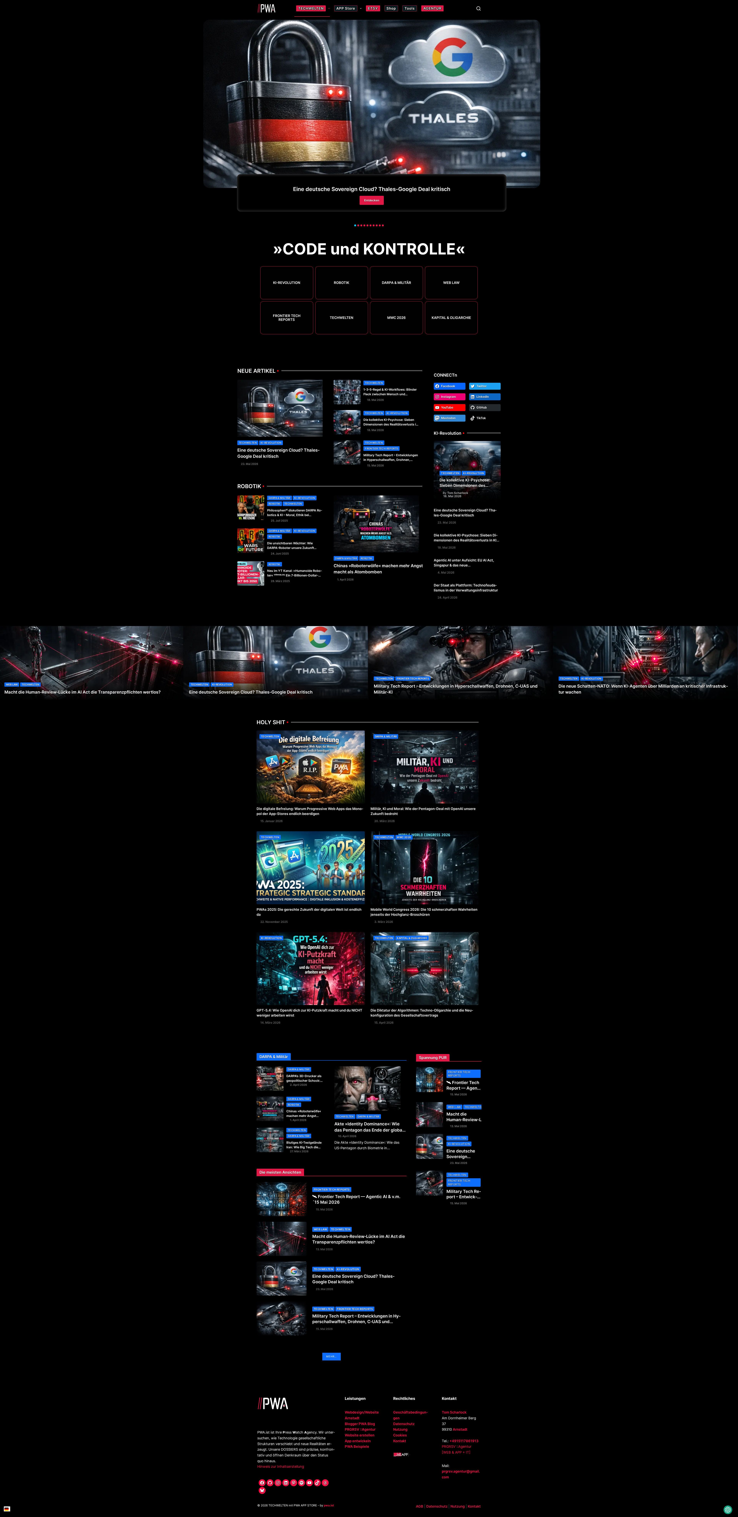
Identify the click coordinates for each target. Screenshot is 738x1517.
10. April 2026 (347, 1136)
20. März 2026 (384, 821)
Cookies (400, 1435)
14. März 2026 (270, 1022)
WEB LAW (451, 283)
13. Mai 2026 (324, 1249)
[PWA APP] (401, 1454)
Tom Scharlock (457, 492)
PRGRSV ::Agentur (360, 1429)
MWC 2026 (396, 318)
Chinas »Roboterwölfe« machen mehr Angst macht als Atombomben (303, 1115)
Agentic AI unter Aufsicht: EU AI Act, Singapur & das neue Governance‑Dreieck (464, 565)
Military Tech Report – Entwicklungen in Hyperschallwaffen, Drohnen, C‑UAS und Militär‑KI (390, 459)
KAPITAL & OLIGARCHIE (451, 318)
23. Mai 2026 (249, 464)
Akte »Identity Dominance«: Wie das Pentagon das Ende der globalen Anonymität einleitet (369, 1130)
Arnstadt (460, 1429)
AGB (419, 1506)
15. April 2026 (384, 1022)
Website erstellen (359, 1435)
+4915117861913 (464, 1441)
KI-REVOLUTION (286, 283)
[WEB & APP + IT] (456, 1452)
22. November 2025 (274, 921)
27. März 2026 (299, 1151)
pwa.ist (329, 1505)
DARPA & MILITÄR (396, 283)
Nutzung (400, 1429)
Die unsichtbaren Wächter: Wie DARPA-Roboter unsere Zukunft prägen (290, 547)
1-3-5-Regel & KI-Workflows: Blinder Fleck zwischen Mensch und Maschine (390, 394)
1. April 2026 (345, 579)
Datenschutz (404, 1424)
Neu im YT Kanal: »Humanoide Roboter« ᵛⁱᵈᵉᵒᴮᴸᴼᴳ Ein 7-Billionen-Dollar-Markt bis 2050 (294, 575)
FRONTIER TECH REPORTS (286, 318)
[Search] (478, 8)
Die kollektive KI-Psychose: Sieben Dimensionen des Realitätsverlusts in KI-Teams (390, 424)
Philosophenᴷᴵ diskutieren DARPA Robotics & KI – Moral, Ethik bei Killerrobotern (294, 514)
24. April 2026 (447, 597)
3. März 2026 (383, 921)
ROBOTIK (341, 283)
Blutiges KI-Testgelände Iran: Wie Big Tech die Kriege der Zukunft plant (304, 1147)
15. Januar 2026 (271, 821)
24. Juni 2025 (280, 553)
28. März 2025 (280, 581)
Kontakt (399, 1441)
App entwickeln (358, 1441)
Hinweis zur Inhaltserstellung (280, 1466)
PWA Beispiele (357, 1446)
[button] (355, 225)
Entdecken (371, 200)
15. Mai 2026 (375, 465)
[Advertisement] (445, 1271)
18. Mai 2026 (375, 400)
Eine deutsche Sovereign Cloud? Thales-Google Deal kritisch (371, 189)
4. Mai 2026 (446, 572)
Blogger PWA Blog (360, 1424)
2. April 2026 (298, 1084)
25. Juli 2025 (279, 520)
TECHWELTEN (341, 318)
